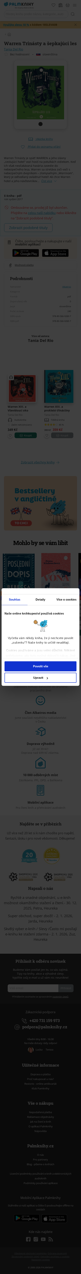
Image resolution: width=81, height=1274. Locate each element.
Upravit (38, 677)
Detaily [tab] (40, 599)
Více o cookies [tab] (66, 599)
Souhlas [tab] (14, 599)
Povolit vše (40, 666)
